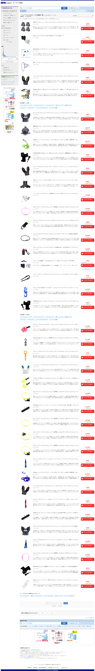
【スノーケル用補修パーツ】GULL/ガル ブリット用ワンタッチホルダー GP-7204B (53, 260)
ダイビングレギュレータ (9, 20)
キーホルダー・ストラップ (7, 84)
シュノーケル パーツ (56, 10)
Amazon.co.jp (7, 70)
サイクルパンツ (31, 107)
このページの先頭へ (89, 617)
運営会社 (30, 667)
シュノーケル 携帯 (53, 107)
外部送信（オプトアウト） (54, 667)
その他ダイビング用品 (9, 15)
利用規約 (35, 667)
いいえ (51, 613)
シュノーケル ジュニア (46, 10)
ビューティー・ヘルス (8, 37)
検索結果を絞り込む (74, 8)
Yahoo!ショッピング (8, 72)
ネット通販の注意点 (29, 656)
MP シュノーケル (67, 10)
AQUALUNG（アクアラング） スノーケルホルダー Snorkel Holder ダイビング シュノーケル (56, 49)
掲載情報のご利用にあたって (27, 650)
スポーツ (6, 30)
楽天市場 (6, 67)
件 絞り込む (10, 61)
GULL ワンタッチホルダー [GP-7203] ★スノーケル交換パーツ (48, 35)
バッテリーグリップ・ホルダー (8, 81)
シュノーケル (7, 13)
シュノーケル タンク (24, 595)
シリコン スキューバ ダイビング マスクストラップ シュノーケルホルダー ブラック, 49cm (55, 274)
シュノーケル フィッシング (33, 10)
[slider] (2, 57)
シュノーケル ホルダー (49, 595)
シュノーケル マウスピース (42, 107)
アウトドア (6, 32)
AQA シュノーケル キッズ (36, 595)
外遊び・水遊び (7, 22)
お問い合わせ (64, 667)
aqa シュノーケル (59, 595)
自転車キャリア (75, 10)
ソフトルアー (83, 10)
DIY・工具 (6, 40)
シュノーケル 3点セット (69, 595)
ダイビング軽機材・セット (10, 17)
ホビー (5, 35)
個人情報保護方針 (43, 667)
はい (43, 613)
